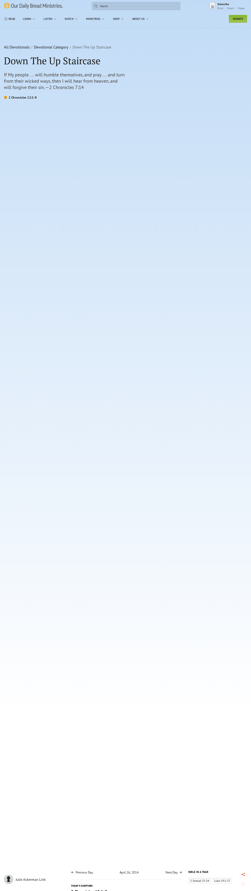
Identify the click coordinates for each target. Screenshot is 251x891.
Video (241, 8)
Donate (238, 19)
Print (220, 8)
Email (230, 8)
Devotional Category (51, 47)
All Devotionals (17, 47)
